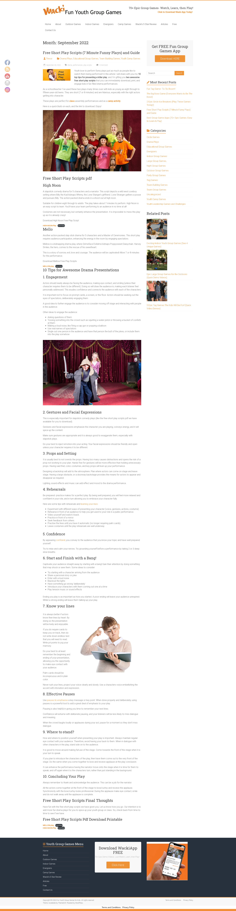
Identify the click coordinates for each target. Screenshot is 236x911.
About (58, 24)
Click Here (118, 865)
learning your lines (89, 504)
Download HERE (170, 58)
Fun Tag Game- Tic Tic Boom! (161, 89)
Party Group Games (156, 175)
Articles (164, 24)
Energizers (108, 24)
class (72, 101)
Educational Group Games (85, 58)
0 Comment (103, 65)
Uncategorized (154, 194)
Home (48, 24)
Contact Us (50, 30)
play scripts (87, 65)
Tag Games (152, 180)
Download (61, 226)
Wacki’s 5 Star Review (146, 24)
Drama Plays (66, 58)
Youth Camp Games (130, 58)
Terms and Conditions (173, 900)
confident (60, 540)
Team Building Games (109, 58)
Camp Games (124, 24)
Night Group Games (156, 166)
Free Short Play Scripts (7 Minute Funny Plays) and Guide (91, 52)
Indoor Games (92, 24)
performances (78, 65)
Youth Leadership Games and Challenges (166, 204)
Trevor (49, 58)
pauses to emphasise (57, 700)
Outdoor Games (73, 24)
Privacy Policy (188, 900)
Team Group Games (156, 189)
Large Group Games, (156, 161)
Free (174, 24)
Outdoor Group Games (158, 170)
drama (69, 65)
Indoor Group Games (157, 156)
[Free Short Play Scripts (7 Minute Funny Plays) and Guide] (56, 70)
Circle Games (153, 137)
